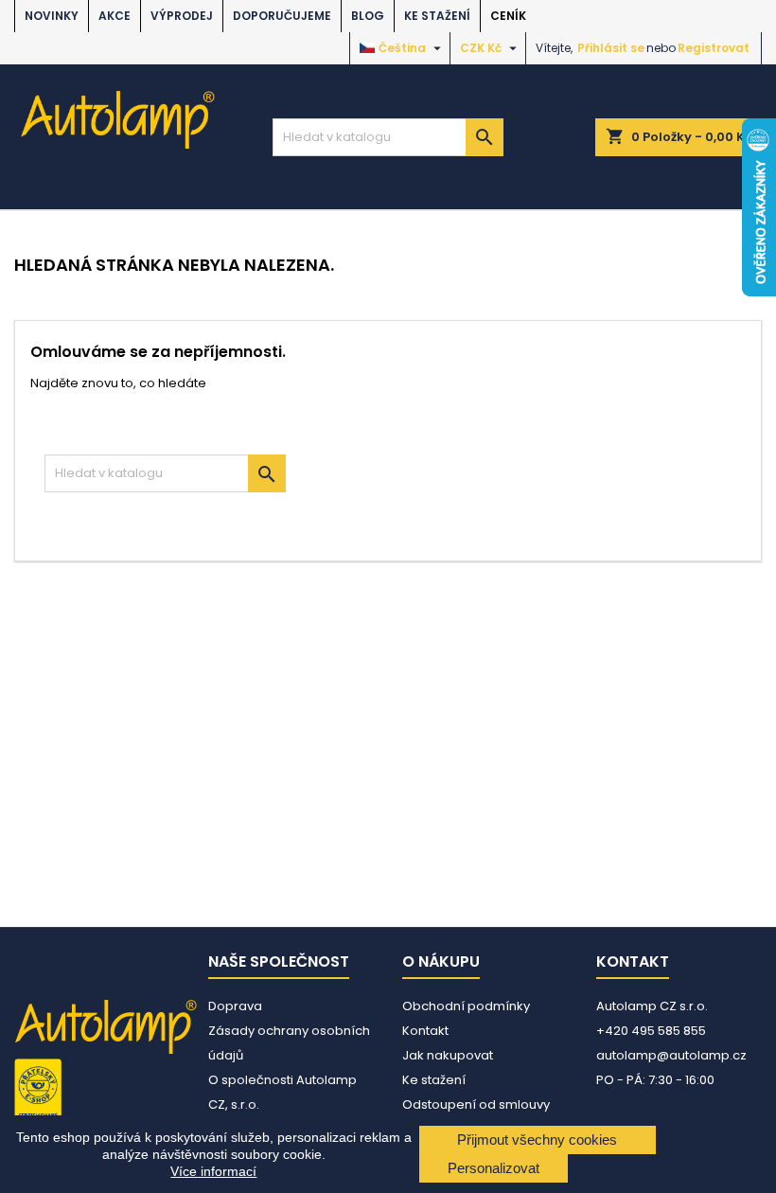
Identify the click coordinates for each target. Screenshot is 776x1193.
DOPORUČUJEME (282, 16)
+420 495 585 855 (651, 1031)
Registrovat (714, 48)
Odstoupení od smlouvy (476, 1104)
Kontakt (425, 1031)
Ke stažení (437, 16)
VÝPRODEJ (181, 16)
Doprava (235, 1006)
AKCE (114, 16)
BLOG (367, 16)
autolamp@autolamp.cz (671, 1055)
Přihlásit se (610, 48)
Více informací (213, 1171)
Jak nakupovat (447, 1055)
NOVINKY (52, 16)
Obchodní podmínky (466, 1006)
